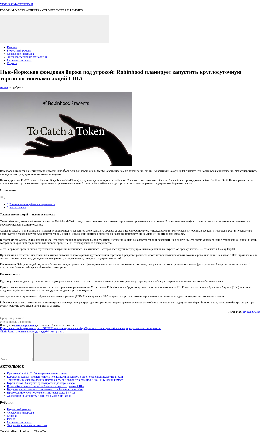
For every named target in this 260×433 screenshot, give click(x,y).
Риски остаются (18, 207)
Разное (11, 418)
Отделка (12, 63)
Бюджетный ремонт (19, 50)
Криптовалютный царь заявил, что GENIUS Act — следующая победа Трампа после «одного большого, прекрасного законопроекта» (80, 328)
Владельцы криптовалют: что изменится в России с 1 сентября (45, 389)
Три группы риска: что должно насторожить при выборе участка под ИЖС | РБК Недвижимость (65, 379)
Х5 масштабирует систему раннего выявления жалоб (39, 395)
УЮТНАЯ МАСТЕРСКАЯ (16, 4)
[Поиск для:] (16, 359)
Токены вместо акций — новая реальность (32, 204)
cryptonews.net (251, 311)
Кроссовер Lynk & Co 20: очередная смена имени (37, 373)
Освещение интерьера (20, 53)
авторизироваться (25, 325)
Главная (12, 47)
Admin (4, 87)
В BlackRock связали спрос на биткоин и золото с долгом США (45, 386)
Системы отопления (19, 60)
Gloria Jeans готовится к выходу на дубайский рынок (32, 331)
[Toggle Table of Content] (2, 198)
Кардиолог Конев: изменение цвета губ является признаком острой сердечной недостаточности (65, 376)
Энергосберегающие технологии (27, 56)
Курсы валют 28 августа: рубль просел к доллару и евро (41, 382)
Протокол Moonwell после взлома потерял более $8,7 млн (41, 392)
